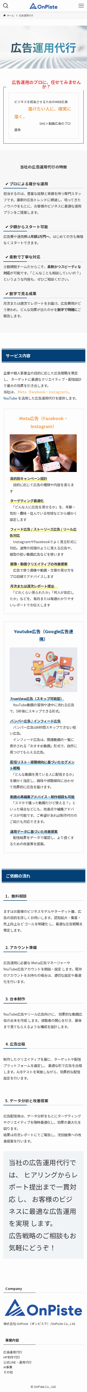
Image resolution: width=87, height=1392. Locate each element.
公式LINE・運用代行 (17, 1362)
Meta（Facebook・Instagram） (43, 391)
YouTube (10, 398)
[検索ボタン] (6, 6)
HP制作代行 (11, 1357)
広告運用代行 (12, 1352)
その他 (8, 1372)
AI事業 (7, 1367)
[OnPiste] (43, 6)
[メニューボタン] (81, 6)
